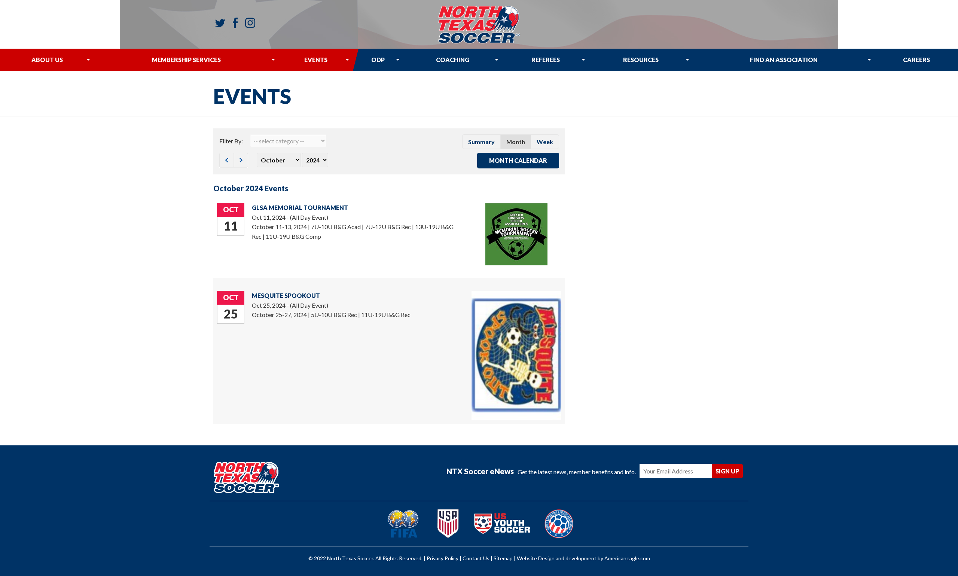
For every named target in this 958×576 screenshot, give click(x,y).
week (545, 141)
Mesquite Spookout (286, 295)
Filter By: (231, 140)
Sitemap (503, 558)
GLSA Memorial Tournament (300, 207)
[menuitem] (47, 60)
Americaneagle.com (627, 558)
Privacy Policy (442, 558)
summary (481, 141)
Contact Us (476, 558)
